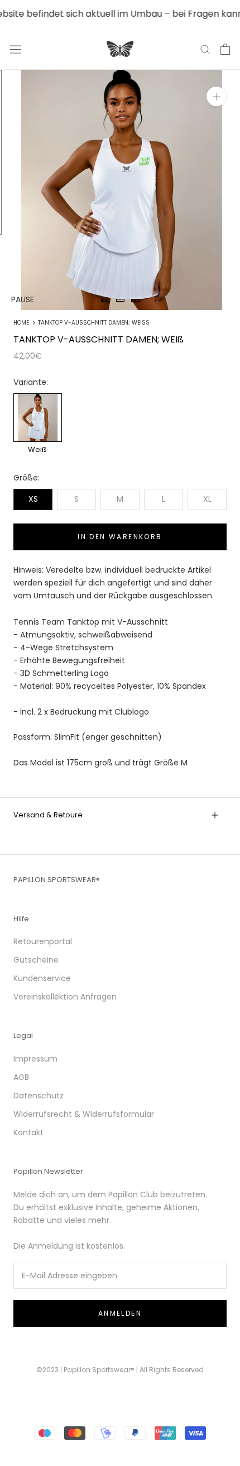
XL (207, 498)
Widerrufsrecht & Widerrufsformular (83, 1114)
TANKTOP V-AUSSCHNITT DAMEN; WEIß (94, 322)
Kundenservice (42, 978)
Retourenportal (42, 941)
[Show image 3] (135, 300)
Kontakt (28, 1132)
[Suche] (205, 49)
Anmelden (120, 1313)
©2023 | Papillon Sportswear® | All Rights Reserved (120, 1369)
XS (33, 498)
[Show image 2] (120, 300)
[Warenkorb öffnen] (225, 49)
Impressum (35, 1058)
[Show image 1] (105, 300)
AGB (21, 1077)
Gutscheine (36, 959)
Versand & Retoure (48, 815)
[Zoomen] (216, 96)
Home (21, 322)
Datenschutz (38, 1095)
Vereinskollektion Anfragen (65, 996)
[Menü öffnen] (15, 49)
